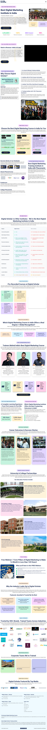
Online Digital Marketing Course (26, 716)
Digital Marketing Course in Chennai (6, 716)
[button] (46, 1)
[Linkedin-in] (23, 728)
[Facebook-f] (20, 728)
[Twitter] (24, 728)
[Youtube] (26, 728)
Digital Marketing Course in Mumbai (17, 716)
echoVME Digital (43, 728)
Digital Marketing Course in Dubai (36, 716)
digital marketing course (34, 74)
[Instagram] (22, 728)
